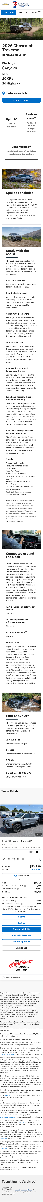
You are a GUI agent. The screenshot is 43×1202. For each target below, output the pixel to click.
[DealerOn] (7, 1187)
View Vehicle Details (21, 936)
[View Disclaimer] (23, 859)
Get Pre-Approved (21, 942)
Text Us (21, 923)
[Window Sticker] (39, 859)
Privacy (30, 1189)
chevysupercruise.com (8, 1054)
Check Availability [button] (21, 929)
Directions (23, 12)
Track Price (23, 876)
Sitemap (24, 1189)
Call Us (21, 917)
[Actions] (39, 841)
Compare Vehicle (13, 977)
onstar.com (9, 1095)
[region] (21, 897)
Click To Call (21, 948)
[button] (8, 12)
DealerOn (17, 1189)
